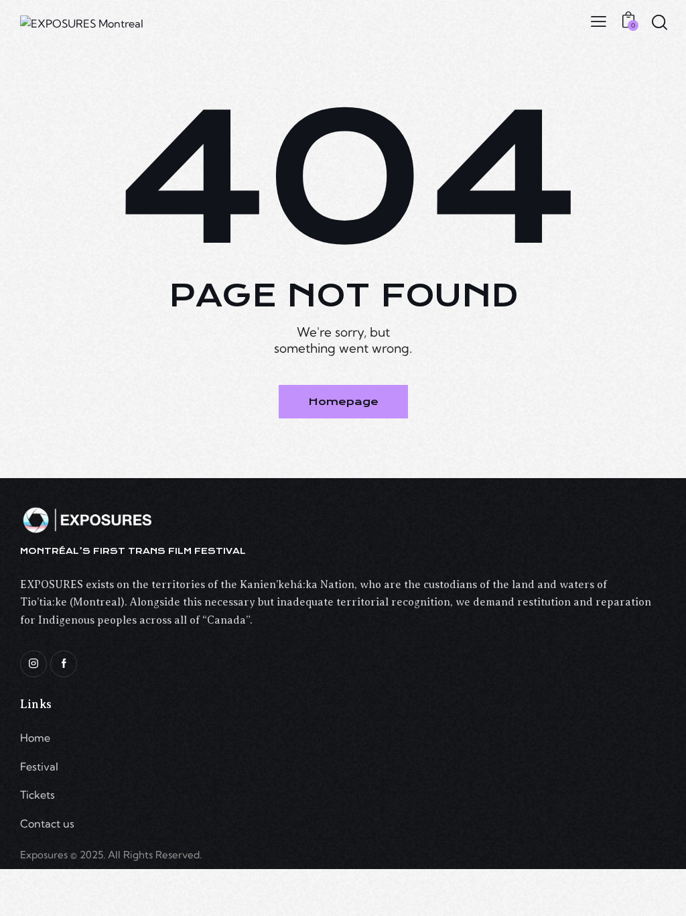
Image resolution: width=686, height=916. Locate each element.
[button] (598, 20)
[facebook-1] (63, 663)
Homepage (343, 402)
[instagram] (33, 663)
